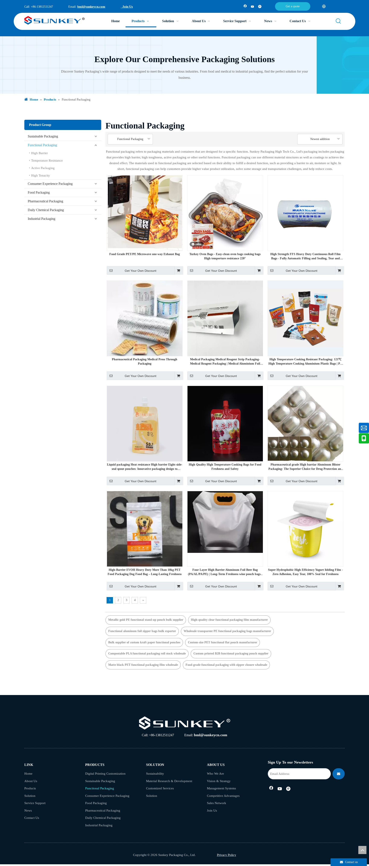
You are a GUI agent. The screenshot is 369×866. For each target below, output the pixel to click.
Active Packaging (43, 168)
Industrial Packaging (41, 219)
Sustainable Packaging (43, 136)
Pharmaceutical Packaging (45, 201)
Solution (29, 795)
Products (30, 788)
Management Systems (221, 788)
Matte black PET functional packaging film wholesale (143, 664)
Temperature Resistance (47, 160)
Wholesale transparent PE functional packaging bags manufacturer (227, 631)
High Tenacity (40, 175)
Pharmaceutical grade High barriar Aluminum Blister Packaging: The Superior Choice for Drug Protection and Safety (305, 467)
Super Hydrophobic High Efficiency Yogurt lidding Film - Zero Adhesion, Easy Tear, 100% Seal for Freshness (305, 572)
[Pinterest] (259, 7)
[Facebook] (245, 7)
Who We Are (215, 773)
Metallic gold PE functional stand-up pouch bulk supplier (145, 619)
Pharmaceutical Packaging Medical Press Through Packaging (144, 361)
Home (28, 773)
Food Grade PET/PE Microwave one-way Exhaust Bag (144, 254)
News (28, 810)
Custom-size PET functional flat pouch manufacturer (222, 642)
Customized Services (160, 788)
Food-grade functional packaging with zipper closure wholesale (226, 664)
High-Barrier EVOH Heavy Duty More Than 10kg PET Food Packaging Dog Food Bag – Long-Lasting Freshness (145, 572)
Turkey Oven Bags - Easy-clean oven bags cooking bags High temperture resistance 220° (225, 256)
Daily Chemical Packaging (46, 210)
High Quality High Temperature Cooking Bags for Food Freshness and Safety (225, 466)
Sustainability (155, 773)
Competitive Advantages (223, 795)
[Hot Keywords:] (338, 21)
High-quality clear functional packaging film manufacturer (229, 619)
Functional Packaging (42, 145)
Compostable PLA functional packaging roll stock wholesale (147, 653)
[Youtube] (252, 7)
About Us (30, 781)
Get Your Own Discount (140, 270)
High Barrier (39, 153)
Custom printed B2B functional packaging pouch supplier (230, 653)
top (362, 850)
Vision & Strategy (219, 781)
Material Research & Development (169, 781)
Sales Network (216, 803)
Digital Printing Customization (105, 773)
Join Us (127, 6)
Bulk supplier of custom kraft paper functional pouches (144, 642)
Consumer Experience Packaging (50, 183)
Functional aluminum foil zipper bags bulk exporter (142, 631)
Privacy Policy (226, 855)
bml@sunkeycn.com (91, 6)
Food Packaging (39, 192)
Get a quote (293, 6)
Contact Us (31, 817)
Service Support (34, 803)
